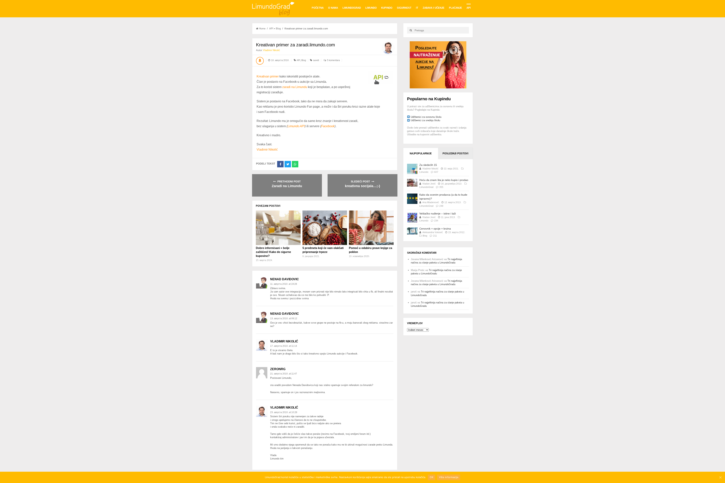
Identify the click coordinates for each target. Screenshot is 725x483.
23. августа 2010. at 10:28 (283, 412)
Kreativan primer (268, 76)
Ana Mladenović (430, 202)
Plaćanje (455, 7)
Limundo (371, 7)
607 (436, 172)
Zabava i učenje (433, 7)
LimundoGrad (351, 7)
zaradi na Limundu (294, 87)
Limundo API (296, 126)
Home (262, 28)
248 (441, 206)
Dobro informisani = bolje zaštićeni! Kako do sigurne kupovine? (273, 251)
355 (441, 187)
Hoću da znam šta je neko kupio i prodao (443, 179)
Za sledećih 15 (428, 164)
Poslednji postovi (455, 153)
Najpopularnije (421, 153)
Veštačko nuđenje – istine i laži (437, 213)
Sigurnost (404, 7)
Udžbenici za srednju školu (425, 120)
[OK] (720, 477)
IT (417, 7)
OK (431, 477)
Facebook (328, 126)
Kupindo (386, 7)
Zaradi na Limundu (287, 186)
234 (436, 220)
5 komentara (333, 60)
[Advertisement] (438, 64)
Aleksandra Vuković (432, 232)
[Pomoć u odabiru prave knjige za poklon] (371, 227)
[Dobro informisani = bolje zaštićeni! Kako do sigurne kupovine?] (278, 227)
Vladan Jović (429, 183)
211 (435, 235)
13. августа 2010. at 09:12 (283, 318)
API (469, 7)
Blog (278, 28)
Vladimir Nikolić (271, 50)
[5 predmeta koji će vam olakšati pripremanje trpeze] (324, 227)
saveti (316, 60)
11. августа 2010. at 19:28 (283, 284)
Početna (318, 7)
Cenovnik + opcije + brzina (435, 228)
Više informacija (448, 477)
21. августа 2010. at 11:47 (283, 373)
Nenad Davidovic (284, 279)
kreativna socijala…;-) (362, 186)
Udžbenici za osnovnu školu (426, 117)
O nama (333, 7)
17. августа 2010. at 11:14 (283, 346)
